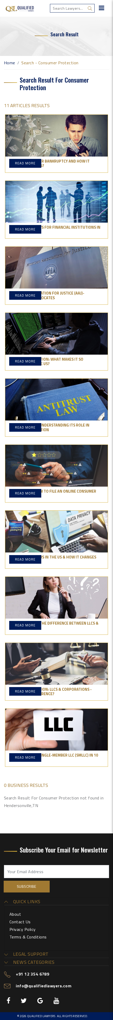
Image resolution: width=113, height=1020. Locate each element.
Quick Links (26, 901)
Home (9, 63)
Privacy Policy (22, 929)
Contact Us (20, 922)
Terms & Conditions (28, 937)
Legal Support (30, 954)
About (15, 914)
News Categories (33, 962)
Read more (25, 163)
